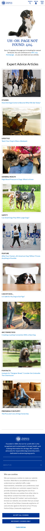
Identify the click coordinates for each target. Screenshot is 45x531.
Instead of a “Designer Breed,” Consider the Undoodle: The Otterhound (21, 374)
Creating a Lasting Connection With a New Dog (19, 335)
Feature (5, 253)
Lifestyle (6, 138)
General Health (9, 177)
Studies (5, 100)
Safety (5, 215)
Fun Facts (6, 371)
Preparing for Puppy (11, 411)
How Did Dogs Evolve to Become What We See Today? (21, 103)
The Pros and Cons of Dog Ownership (15, 414)
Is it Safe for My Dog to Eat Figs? (13, 296)
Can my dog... (8, 294)
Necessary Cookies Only (20, 521)
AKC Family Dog (8, 332)
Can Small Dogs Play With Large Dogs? (15, 218)
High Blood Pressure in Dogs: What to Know (17, 179)
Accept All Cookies (21, 515)
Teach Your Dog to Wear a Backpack (14, 141)
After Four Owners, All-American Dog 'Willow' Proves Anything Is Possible (21, 257)
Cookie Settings (21, 527)
